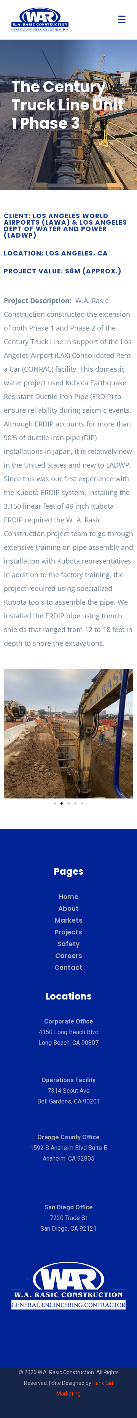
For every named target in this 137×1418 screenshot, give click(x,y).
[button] (12, 734)
